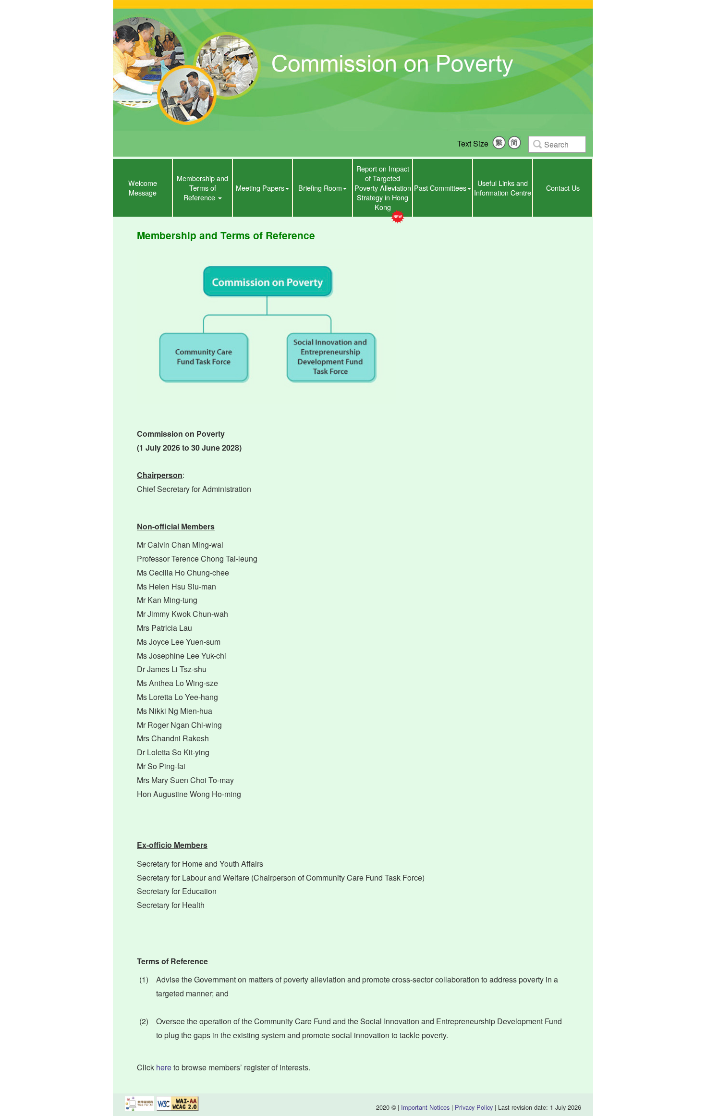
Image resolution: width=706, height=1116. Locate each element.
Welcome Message (142, 187)
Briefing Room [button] (320, 188)
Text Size (472, 143)
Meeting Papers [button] (260, 188)
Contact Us (563, 188)
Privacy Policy (474, 1107)
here (163, 1067)
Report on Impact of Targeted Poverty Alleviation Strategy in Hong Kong (382, 187)
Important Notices (425, 1107)
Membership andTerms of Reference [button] (202, 187)
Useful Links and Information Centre (502, 187)
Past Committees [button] (440, 188)
